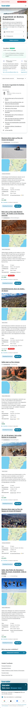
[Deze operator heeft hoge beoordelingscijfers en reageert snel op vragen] (22, 195)
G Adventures (13, 272)
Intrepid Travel (13, 492)
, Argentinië (17, 266)
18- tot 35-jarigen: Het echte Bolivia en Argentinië (14, 111)
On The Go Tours (13, 345)
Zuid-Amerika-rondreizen (6, 8)
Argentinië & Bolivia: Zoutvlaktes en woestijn (13, 127)
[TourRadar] (6, 5)
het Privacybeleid (5, 705)
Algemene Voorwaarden (22, 704)
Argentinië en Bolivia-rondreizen (16, 8)
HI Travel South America (15, 195)
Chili (11, 340)
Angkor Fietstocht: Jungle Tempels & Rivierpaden (13, 670)
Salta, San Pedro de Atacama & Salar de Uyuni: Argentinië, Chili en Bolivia (14, 119)
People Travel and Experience (16, 630)
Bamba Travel (13, 418)
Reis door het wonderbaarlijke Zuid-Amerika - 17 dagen (15, 123)
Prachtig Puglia (5, 672)
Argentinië (12, 189)
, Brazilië (21, 340)
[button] (14, 202)
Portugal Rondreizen (6, 665)
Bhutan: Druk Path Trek (7, 675)
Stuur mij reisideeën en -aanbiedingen (13, 697)
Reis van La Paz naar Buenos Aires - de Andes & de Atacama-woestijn (14, 103)
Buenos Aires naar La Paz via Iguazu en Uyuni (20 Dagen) (14, 115)
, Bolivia (18, 189)
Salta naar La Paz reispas (11, 108)
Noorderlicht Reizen (6, 668)
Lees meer (5, 28)
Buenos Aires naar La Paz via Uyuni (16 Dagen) (14, 99)
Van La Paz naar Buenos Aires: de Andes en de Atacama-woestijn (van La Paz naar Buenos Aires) (11, 72)
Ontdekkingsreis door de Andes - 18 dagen (15, 106)
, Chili (15, 189)
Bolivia (11, 266)
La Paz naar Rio (8, 130)
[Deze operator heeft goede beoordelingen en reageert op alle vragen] (13, 631)
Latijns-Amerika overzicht (8, 78)
